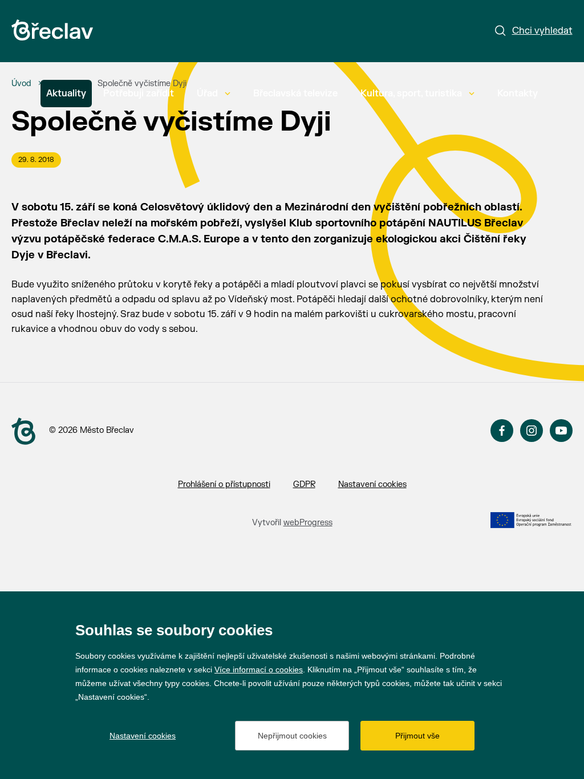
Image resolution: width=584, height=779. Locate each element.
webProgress (307, 523)
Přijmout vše (417, 735)
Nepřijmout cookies (292, 735)
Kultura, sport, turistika (411, 93)
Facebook (501, 430)
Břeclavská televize (295, 93)
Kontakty (517, 93)
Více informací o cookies (258, 669)
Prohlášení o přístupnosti (224, 484)
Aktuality (66, 93)
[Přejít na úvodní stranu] (23, 431)
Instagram (531, 430)
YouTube (561, 430)
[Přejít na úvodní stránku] (52, 29)
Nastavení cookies (372, 484)
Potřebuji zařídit (138, 93)
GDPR (304, 484)
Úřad (207, 93)
